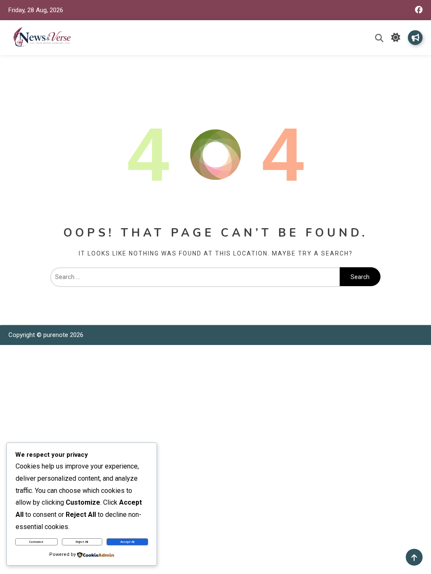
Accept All (127, 542)
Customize (36, 542)
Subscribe (415, 37)
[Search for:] (195, 277)
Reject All (82, 542)
